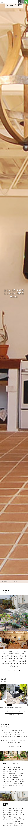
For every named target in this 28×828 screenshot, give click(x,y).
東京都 (5, 581)
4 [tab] (16, 584)
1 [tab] (9, 584)
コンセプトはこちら (13, 670)
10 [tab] (17, 711)
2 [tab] (11, 584)
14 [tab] (24, 711)
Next (26, 697)
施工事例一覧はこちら (13, 715)
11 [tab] (19, 711)
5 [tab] (18, 584)
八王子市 (10, 581)
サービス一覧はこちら (13, 746)
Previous (1, 697)
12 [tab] (21, 711)
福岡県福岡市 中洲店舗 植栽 (12, 707)
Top (2, 581)
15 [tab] (26, 711)
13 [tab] (23, 711)
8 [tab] (14, 711)
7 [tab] (12, 711)
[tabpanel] (14, 293)
